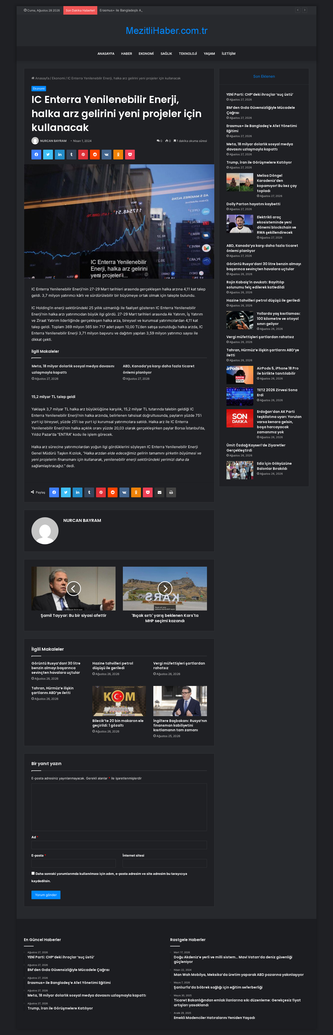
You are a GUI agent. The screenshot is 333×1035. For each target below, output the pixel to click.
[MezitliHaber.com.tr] (166, 31)
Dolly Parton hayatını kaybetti (253, 204)
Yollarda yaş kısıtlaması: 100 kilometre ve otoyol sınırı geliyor (279, 318)
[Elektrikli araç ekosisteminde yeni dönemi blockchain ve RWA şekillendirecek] (239, 224)
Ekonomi (146, 53)
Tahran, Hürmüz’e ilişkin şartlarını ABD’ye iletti (52, 690)
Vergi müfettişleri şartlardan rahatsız (179, 665)
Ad (34, 837)
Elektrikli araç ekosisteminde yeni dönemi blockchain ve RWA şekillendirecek (276, 225)
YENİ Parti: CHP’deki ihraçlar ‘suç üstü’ (259, 94)
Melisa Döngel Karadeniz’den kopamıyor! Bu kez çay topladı (277, 183)
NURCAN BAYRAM (53, 141)
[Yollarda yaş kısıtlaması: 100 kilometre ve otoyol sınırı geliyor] (239, 320)
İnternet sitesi (133, 855)
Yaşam (209, 53)
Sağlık (166, 53)
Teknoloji (188, 53)
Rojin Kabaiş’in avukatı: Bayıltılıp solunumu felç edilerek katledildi (255, 285)
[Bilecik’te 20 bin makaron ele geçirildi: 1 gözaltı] (119, 701)
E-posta (38, 855)
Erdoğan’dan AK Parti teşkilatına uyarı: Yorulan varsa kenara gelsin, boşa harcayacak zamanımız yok (279, 421)
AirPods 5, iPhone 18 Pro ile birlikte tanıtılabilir (278, 371)
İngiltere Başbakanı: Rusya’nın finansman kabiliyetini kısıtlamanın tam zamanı (180, 725)
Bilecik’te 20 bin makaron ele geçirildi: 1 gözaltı (118, 723)
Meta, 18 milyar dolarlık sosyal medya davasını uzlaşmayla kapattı (259, 147)
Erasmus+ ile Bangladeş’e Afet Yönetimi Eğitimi (135, 10)
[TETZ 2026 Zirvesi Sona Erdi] (239, 397)
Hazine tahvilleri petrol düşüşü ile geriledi (112, 665)
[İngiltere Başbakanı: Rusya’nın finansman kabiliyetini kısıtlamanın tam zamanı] (180, 701)
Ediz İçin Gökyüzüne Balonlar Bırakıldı (274, 466)
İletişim (228, 53)
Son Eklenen (264, 76)
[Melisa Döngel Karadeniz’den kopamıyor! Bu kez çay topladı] (239, 182)
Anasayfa (106, 53)
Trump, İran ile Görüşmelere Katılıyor (259, 162)
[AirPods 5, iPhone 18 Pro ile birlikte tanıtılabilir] (239, 375)
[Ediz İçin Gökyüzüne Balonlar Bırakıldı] (239, 470)
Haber (126, 53)
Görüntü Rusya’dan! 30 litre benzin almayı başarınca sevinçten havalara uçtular (55, 668)
